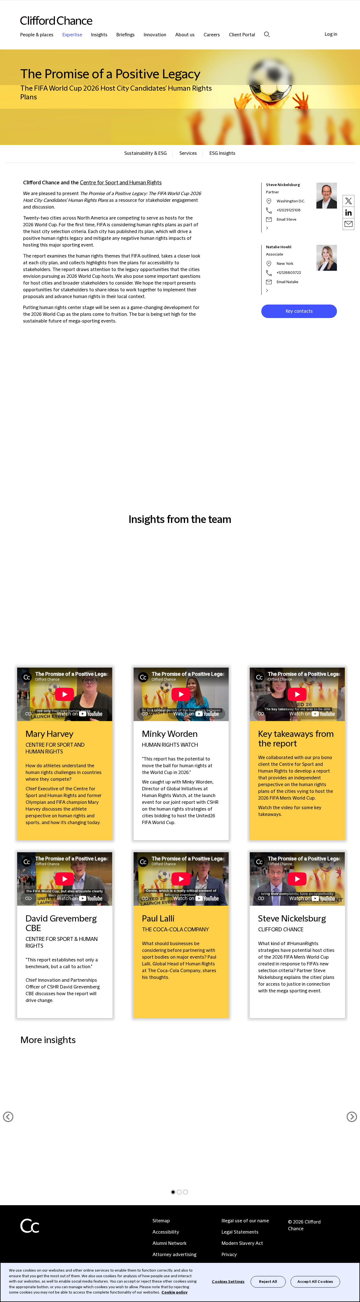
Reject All (268, 1281)
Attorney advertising (174, 1254)
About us (185, 35)
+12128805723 (289, 272)
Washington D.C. (291, 201)
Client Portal (242, 35)
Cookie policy (174, 1292)
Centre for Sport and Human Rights (121, 183)
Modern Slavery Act (242, 1243)
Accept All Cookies (315, 1281)
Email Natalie (287, 282)
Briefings (125, 35)
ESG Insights (222, 153)
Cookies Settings (228, 1281)
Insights (99, 35)
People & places (36, 35)
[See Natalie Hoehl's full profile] (273, 290)
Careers (212, 35)
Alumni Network (169, 1243)
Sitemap (161, 1220)
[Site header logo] (169, 20)
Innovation (155, 35)
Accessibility (165, 1232)
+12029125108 (289, 210)
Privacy (229, 1254)
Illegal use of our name (245, 1220)
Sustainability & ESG (145, 153)
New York (285, 263)
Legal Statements (240, 1232)
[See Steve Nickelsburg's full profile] (273, 228)
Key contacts (299, 311)
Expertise (72, 35)
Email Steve (286, 219)
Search (267, 34)
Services (188, 153)
